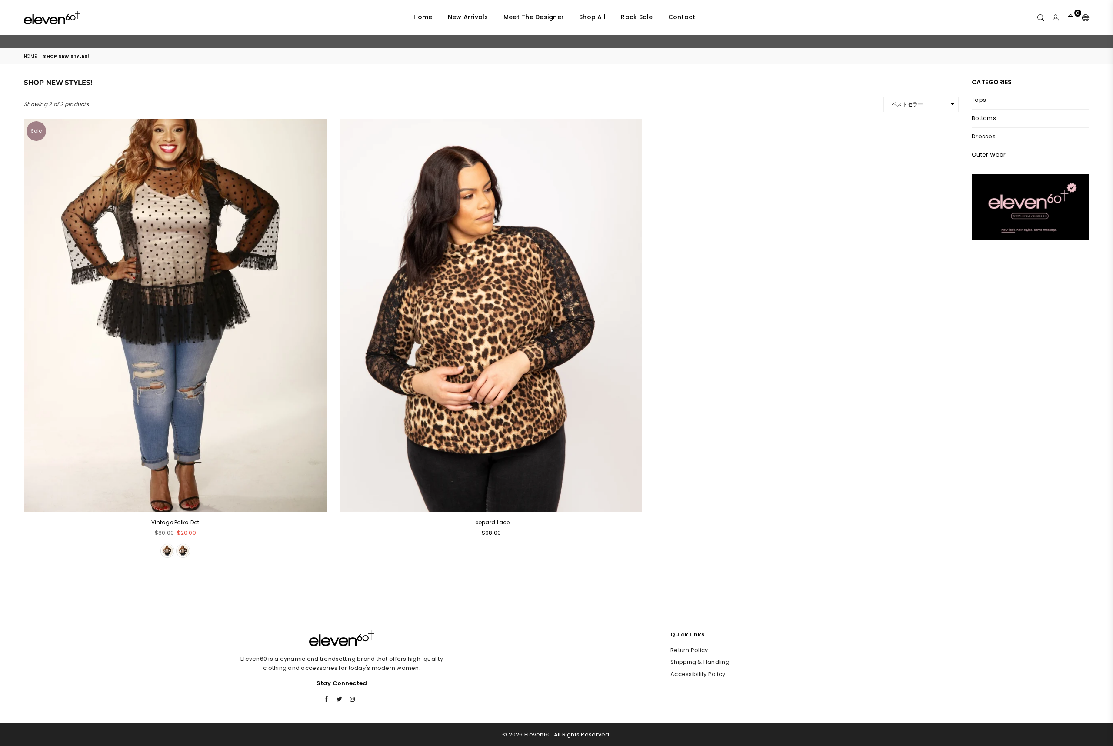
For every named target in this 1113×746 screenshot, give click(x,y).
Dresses (984, 136)
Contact (682, 17)
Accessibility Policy (697, 674)
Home (423, 17)
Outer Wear (989, 154)
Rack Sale (637, 17)
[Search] (1040, 17)
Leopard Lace (491, 522)
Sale (36, 130)
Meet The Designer (533, 17)
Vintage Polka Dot (175, 522)
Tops (979, 100)
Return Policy (689, 650)
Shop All (592, 17)
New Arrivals (468, 17)
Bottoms (984, 118)
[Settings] (1083, 17)
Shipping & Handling (700, 662)
